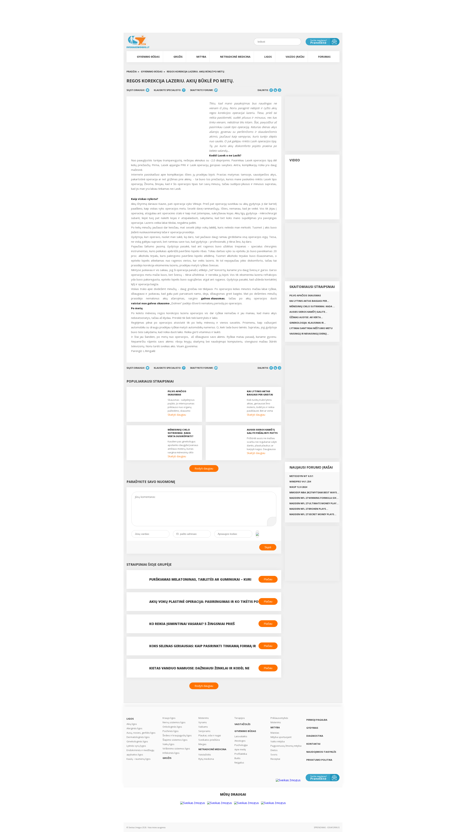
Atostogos (240, 740)
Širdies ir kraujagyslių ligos (177, 735)
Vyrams (202, 722)
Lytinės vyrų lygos (136, 745)
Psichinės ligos (171, 731)
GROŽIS (178, 56)
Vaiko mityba (277, 741)
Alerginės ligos (134, 728)
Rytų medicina (206, 759)
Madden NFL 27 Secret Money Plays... (312, 514)
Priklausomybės (279, 718)
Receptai (275, 759)
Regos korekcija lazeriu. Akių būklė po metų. (196, 71)
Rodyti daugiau (204, 468)
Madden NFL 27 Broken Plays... (308, 508)
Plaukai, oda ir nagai (209, 735)
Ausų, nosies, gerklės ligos (141, 732)
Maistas (274, 732)
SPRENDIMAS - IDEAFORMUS (326, 827)
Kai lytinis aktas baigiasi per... (309, 300)
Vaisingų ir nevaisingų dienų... (309, 333)
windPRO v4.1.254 (300, 481)
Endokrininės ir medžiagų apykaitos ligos (140, 752)
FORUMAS (324, 56)
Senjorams (204, 731)
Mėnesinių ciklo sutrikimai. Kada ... (312, 306)
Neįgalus (239, 762)
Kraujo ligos (169, 718)
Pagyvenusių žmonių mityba (285, 745)
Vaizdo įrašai (295, 56)
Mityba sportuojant (280, 737)
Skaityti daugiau (177, 414)
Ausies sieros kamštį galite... (308, 311)
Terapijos (239, 718)
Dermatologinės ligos (138, 737)
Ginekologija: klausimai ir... (307, 322)
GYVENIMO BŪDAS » (153, 71)
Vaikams (203, 726)
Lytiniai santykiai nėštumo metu (311, 328)
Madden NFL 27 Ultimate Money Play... (314, 503)
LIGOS (268, 56)
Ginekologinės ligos (137, 741)
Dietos (274, 750)
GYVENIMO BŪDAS (148, 56)
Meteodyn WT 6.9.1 (301, 476)
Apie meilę (240, 749)
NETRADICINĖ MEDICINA (235, 56)
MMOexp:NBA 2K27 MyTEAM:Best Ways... (314, 492)
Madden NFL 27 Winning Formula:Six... (314, 497)
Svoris (273, 754)
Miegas (202, 744)
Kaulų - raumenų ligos (139, 759)
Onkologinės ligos (172, 726)
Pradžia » (133, 71)
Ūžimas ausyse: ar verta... (306, 317)
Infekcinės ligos (171, 753)
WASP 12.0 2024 (298, 487)
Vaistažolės (204, 754)
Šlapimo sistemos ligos (175, 739)
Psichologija (241, 745)
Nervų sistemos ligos (174, 722)
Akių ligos (132, 724)
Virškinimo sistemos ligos (176, 748)
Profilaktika (240, 753)
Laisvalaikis (240, 736)
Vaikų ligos (168, 744)
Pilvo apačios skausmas (305, 295)
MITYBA (201, 56)
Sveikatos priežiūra (209, 739)
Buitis (237, 758)
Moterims (203, 718)
